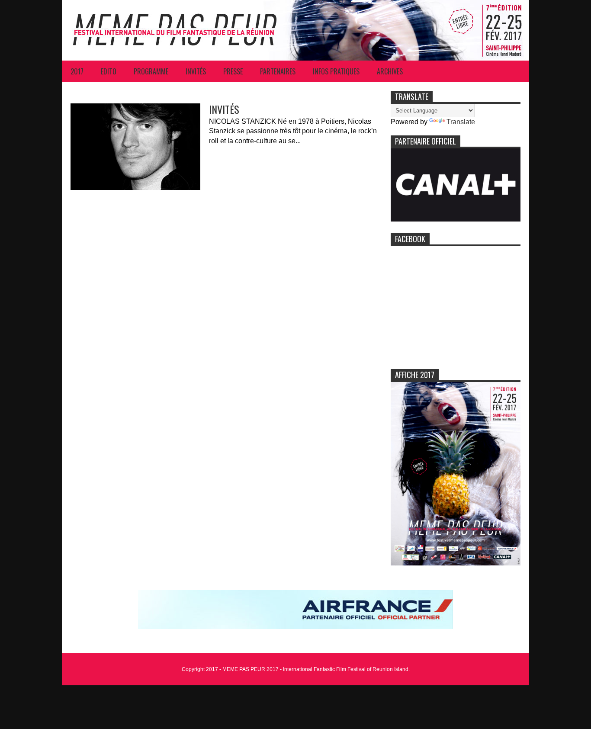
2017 (77, 71)
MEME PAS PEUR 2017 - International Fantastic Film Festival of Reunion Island (315, 669)
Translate (460, 121)
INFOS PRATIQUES (336, 71)
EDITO (108, 71)
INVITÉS (196, 71)
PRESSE (233, 71)
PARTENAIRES (278, 71)
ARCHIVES (390, 71)
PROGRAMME (151, 71)
